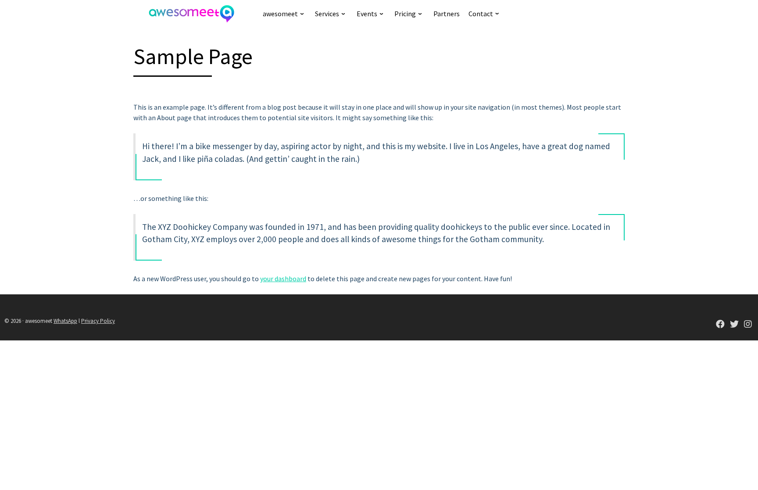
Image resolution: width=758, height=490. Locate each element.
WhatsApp (65, 321)
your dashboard (283, 278)
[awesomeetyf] (720, 324)
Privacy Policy (98, 321)
